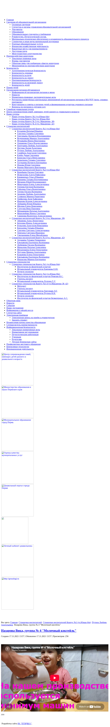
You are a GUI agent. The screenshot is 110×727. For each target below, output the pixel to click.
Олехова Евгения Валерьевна (30, 187)
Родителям (17, 339)
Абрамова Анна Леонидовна (30, 221)
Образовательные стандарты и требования (31, 34)
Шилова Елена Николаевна (29, 206)
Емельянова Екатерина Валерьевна (33, 242)
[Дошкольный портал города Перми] (17, 516)
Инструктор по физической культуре (34, 267)
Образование (18, 32)
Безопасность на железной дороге (27, 83)
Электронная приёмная (17, 315)
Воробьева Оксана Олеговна (30, 172)
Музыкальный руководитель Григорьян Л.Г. (37, 291)
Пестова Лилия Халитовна (29, 148)
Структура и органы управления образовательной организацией (41, 27)
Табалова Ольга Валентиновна (31, 189)
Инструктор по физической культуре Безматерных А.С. (42, 298)
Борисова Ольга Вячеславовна (31, 158)
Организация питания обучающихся (23, 90)
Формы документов (21, 61)
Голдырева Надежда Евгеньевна (32, 162)
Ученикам (16, 337)
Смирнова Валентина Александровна (34, 216)
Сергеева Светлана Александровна (33, 230)
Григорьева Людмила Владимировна (34, 136)
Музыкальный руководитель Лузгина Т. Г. (36, 281)
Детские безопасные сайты (24, 342)
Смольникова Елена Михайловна (32, 235)
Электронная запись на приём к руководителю (33, 317)
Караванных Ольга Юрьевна (30, 177)
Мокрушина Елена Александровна (33, 184)
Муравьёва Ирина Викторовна (31, 141)
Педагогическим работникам (25, 334)
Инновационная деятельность (20, 349)
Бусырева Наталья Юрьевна (30, 131)
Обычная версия (17, 12)
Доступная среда (19, 51)
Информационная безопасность (20, 327)
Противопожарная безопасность (26, 80)
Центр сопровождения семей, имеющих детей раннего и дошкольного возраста (42, 112)
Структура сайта (14, 313)
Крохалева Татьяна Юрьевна (30, 228)
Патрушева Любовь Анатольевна (32, 145)
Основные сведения (21, 24)
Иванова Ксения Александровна (32, 201)
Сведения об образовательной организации (26, 22)
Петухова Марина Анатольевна (31, 252)
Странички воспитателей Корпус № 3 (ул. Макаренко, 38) (38, 218)
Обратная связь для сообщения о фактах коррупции (35, 63)
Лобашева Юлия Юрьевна (29, 204)
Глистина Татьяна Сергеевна (30, 133)
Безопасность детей (21, 85)
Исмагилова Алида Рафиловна (31, 175)
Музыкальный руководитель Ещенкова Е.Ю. (37, 269)
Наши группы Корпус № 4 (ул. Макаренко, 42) (33, 124)
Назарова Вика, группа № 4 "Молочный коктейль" (38, 630)
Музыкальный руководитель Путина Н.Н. (36, 293)
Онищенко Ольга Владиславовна (32, 143)
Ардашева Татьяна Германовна (31, 240)
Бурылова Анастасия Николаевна (32, 225)
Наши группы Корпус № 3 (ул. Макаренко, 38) (33, 121)
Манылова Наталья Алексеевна (31, 247)
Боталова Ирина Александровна (32, 223)
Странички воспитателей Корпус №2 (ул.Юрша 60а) (36, 170)
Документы (17, 29)
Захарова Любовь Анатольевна (31, 194)
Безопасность (12, 68)
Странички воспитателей (18, 126)
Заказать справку (19, 320)
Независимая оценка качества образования (26, 322)
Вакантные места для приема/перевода (29, 49)
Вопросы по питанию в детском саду (29, 107)
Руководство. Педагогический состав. (29, 37)
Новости (16, 95)
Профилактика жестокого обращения (23, 344)
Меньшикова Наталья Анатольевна (33, 211)
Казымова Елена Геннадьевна (30, 254)
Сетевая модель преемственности (21, 325)
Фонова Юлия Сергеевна (28, 165)
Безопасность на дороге (22, 78)
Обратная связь (13, 300)
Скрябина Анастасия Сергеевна (31, 153)
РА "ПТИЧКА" (25, 723)
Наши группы (12, 114)
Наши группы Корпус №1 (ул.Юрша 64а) (30, 116)
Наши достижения (14, 308)
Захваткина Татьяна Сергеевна (31, 160)
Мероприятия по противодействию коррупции (33, 66)
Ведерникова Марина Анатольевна (33, 138)
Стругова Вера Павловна (28, 208)
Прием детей (12, 87)
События (10, 305)
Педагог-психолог (25, 271)
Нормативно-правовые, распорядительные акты (34, 97)
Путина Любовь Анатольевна (30, 150)
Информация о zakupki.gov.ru (19, 310)
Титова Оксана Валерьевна (29, 191)
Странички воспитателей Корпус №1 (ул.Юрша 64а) (36, 129)
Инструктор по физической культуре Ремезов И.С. (40, 276)
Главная (10, 20)
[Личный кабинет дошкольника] (17, 576)
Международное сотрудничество (27, 53)
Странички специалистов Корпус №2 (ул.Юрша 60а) (36, 274)
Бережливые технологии (17, 346)
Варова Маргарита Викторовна (31, 167)
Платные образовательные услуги (27, 44)
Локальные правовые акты (24, 58)
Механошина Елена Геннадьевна (32, 250)
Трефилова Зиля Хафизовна (30, 199)
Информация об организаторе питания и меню (33, 92)
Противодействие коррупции (19, 56)
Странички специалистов (18, 262)
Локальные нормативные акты (26, 330)
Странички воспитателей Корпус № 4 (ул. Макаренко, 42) (38, 238)
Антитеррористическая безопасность (29, 70)
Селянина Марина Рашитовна (31, 196)
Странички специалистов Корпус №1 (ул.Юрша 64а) (36, 264)
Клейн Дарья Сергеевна (28, 155)
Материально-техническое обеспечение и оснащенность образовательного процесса (50, 39)
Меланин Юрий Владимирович (31, 182)
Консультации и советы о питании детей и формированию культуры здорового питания (52, 104)
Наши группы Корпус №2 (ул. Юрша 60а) (31, 119)
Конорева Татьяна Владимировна (32, 179)
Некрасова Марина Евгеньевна (31, 259)
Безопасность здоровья (22, 73)
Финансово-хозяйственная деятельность (30, 46)
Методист (21, 286)
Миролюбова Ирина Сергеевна (31, 213)
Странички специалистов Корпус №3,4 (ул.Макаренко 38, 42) (40, 284)
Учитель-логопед (25, 279)
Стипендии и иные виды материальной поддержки (35, 41)
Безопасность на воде (21, 75)
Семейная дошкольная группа (20, 109)
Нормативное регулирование (25, 332)
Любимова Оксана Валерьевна (31, 245)
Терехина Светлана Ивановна (31, 233)
